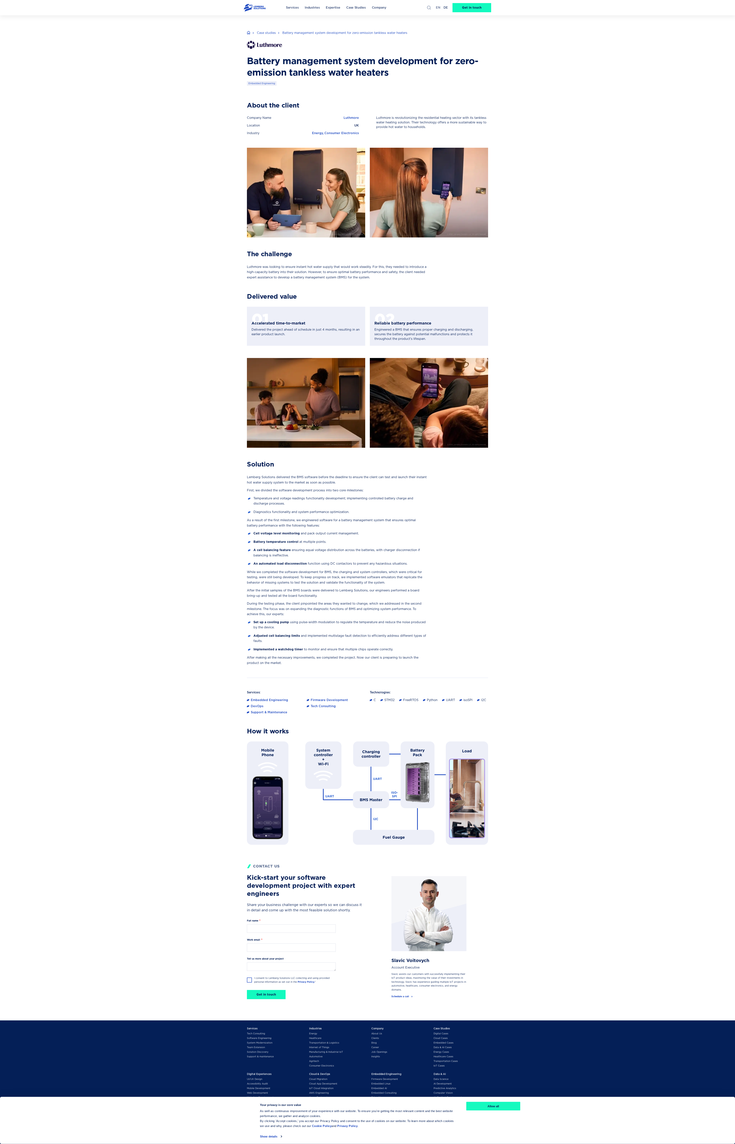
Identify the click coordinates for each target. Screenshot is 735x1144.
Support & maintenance (260, 1056)
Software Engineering (259, 1038)
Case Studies (442, 1028)
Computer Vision (443, 1092)
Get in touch (472, 7)
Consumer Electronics (341, 133)
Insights (375, 1056)
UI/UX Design (254, 1079)
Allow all (493, 1106)
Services (252, 1028)
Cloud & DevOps (319, 1074)
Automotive (316, 1056)
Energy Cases (441, 1051)
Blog (374, 1042)
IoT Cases (439, 1065)
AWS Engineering (319, 1092)
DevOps (257, 706)
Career (375, 1047)
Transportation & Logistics (324, 1042)
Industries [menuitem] (312, 7)
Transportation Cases (446, 1061)
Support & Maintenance (269, 712)
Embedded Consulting (384, 1092)
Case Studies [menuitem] (356, 7)
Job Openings (379, 1051)
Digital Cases (441, 1033)
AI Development (443, 1083)
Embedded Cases (443, 1042)
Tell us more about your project (265, 958)
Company (377, 1028)
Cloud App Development (323, 1083)
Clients (375, 1038)
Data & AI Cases (443, 1047)
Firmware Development (329, 700)
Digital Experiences (259, 1074)
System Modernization (259, 1042)
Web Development (257, 1092)
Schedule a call (400, 996)
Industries (315, 1028)
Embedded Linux (380, 1083)
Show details (268, 1136)
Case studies (266, 33)
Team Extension (256, 1047)
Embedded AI (379, 1088)
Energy (317, 133)
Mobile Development (258, 1088)
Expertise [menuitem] (333, 7)
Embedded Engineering (261, 83)
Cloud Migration (318, 1079)
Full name (252, 920)
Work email (253, 939)
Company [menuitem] (379, 7)
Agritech (314, 1061)
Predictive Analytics (445, 1088)
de (445, 7)
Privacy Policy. (306, 981)
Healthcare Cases (443, 1056)
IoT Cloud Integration (321, 1088)
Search (429, 7)
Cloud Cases (441, 1038)
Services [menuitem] (292, 7)
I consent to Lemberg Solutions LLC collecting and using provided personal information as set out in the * (292, 980)
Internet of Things (319, 1047)
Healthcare (315, 1038)
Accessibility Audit (257, 1083)
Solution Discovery (257, 1051)
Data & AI (440, 1074)
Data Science (441, 1079)
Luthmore (351, 118)
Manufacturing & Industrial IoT (326, 1051)
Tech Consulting (323, 706)
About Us (376, 1033)
